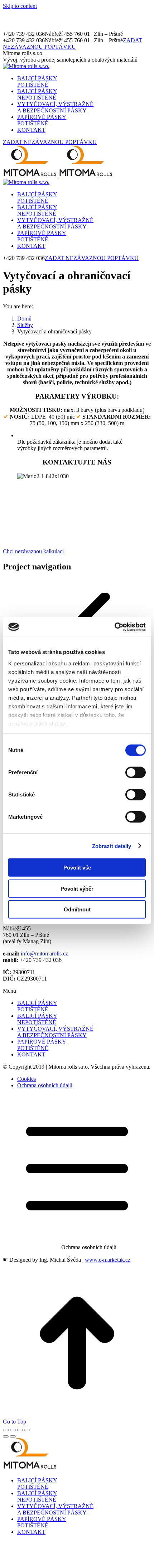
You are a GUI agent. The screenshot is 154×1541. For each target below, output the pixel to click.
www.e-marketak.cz (107, 1260)
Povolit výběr (77, 888)
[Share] (13, 1430)
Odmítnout (77, 909)
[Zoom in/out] (27, 1430)
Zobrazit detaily (111, 846)
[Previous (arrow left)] (6, 1436)
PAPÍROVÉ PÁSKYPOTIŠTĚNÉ (41, 1045)
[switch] (135, 772)
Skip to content (20, 6)
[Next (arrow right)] (13, 1436)
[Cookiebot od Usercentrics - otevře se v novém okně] (114, 626)
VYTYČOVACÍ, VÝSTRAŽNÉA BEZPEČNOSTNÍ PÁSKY (55, 1032)
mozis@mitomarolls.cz (85, 508)
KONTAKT (31, 1054)
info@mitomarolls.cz (44, 953)
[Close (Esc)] (6, 1430)
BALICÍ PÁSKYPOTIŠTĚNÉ (37, 1006)
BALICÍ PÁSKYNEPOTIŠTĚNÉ (37, 1019)
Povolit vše (77, 868)
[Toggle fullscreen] (20, 1430)
